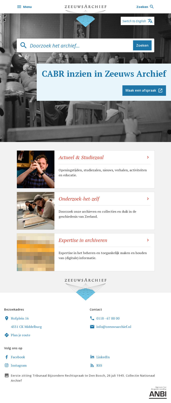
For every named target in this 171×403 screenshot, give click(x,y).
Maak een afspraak (141, 90)
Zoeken (142, 45)
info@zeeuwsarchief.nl (113, 326)
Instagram (19, 365)
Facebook (18, 357)
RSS (99, 365)
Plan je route (20, 335)
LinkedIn (103, 357)
